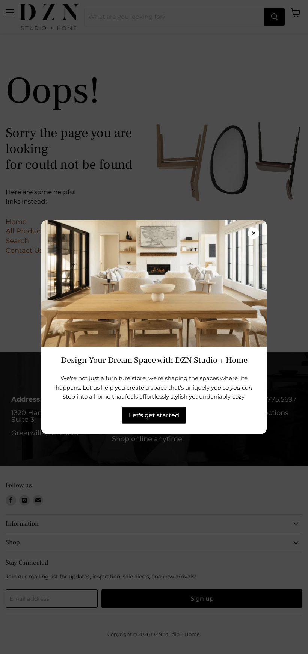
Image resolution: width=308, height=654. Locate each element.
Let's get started (154, 414)
